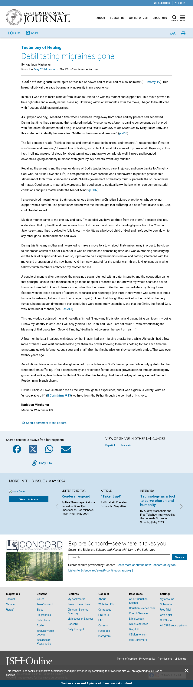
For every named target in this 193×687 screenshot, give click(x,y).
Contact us (104, 609)
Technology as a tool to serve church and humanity (157, 500)
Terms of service (127, 658)
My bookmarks (76, 599)
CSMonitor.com (138, 634)
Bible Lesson (136, 618)
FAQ (100, 620)
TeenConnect (45, 604)
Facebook (104, 630)
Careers (103, 625)
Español (110, 445)
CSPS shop (166, 620)
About (101, 17)
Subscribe (164, 2)
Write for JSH (138, 17)
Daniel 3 (66, 309)
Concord (73, 623)
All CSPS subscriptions (173, 625)
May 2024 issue (44, 69)
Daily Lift (134, 629)
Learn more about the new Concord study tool (146, 565)
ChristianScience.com (142, 608)
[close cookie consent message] (186, 670)
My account (167, 599)
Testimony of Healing (41, 47)
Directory (159, 17)
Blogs (40, 609)
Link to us (104, 614)
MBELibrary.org (138, 639)
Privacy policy (147, 658)
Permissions (165, 658)
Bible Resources (138, 623)
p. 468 (123, 133)
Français (126, 445)
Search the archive (79, 604)
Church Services (138, 613)
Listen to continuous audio (98, 570)
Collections (43, 620)
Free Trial (165, 609)
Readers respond (76, 496)
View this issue (28, 499)
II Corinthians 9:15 (59, 395)
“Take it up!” (111, 496)
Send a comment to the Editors (46, 423)
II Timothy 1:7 (151, 82)
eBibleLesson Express (80, 618)
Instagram (104, 636)
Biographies (44, 614)
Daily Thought (76, 629)
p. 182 (93, 190)
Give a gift (166, 614)
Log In (181, 2)
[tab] (19, 594)
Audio (40, 625)
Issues (40, 599)
